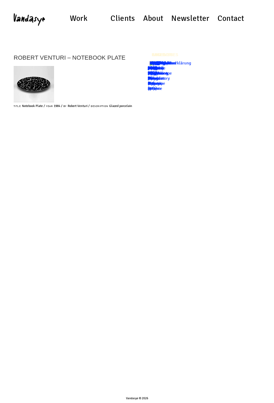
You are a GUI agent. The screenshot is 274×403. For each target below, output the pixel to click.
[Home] (29, 17)
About (153, 18)
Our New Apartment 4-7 (158, 73)
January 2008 (156, 65)
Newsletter (190, 18)
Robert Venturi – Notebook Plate (69, 57)
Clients (123, 18)
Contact (231, 18)
